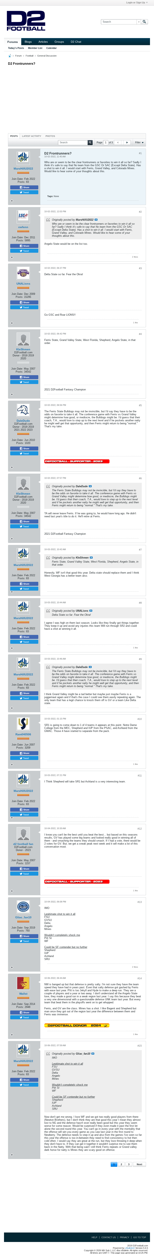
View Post (96, 220)
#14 (140, 978)
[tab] (14, 136)
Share (26, 187)
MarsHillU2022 (23, 168)
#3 (140, 268)
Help (94, 1237)
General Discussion (47, 56)
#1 (140, 153)
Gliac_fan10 (23, 917)
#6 (140, 478)
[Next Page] (127, 142)
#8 (140, 602)
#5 (140, 405)
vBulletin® (130, 1248)
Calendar (51, 48)
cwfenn (23, 227)
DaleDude (23, 420)
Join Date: (17, 178)
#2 (140, 211)
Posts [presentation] (14, 136)
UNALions (23, 283)
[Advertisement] (77, 98)
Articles (43, 41)
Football (29, 56)
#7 (140, 549)
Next (139, 1164)
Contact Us (108, 1237)
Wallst (23, 993)
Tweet (25, 192)
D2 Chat (76, 41)
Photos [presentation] (50, 136)
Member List (35, 48)
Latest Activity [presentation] (31, 136)
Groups (59, 41)
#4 (140, 334)
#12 (140, 828)
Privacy (124, 1237)
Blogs (28, 41)
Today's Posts (16, 48)
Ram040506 (23, 734)
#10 (140, 719)
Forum (18, 56)
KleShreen (23, 349)
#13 (140, 902)
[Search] (144, 21)
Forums (12, 41)
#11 (140, 775)
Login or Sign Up (135, 2)
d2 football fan (23, 844)
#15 (140, 1045)
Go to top (139, 1237)
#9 (140, 659)
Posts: (21, 181)
